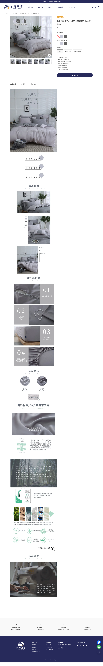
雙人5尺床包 (60, 33)
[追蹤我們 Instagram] (80, 645)
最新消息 (30, 7)
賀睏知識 (60, 7)
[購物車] (98, 7)
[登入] (95, 7)
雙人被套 (59, 47)
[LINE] (99, 647)
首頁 (7, 13)
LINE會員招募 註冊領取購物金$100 (52, 1)
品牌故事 (34, 645)
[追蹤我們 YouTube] (83, 645)
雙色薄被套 (68, 51)
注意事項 (33, 84)
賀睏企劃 (50, 7)
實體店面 (34, 649)
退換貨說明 (49, 647)
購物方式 (48, 645)
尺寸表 (23, 84)
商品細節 (13, 84)
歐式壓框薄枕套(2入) (62, 40)
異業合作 (34, 647)
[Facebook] (99, 642)
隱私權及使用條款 (36, 652)
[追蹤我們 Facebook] (77, 645)
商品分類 (40, 7)
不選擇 (60, 51)
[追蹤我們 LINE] (86, 645)
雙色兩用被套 (77, 51)
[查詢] (92, 7)
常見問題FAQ (71, 7)
